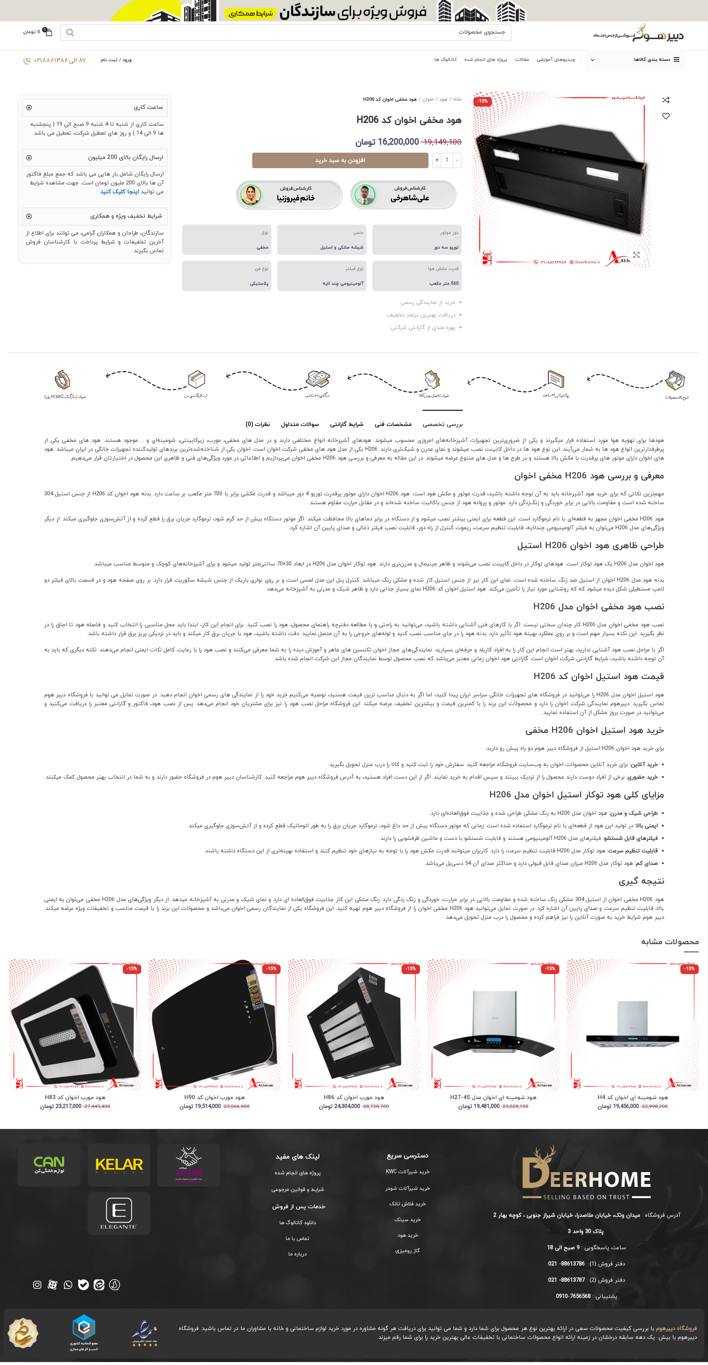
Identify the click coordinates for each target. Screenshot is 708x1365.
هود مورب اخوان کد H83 (75, 1098)
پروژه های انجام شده (298, 1173)
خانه (457, 99)
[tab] (443, 421)
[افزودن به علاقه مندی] (666, 116)
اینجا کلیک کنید (119, 192)
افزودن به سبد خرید (340, 160)
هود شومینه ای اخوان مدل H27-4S (493, 1098)
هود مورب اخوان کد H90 (214, 1098)
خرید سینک (408, 1219)
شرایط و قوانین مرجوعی (297, 1189)
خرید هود (408, 1235)
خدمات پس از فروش (297, 1207)
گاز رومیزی (407, 1250)
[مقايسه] (666, 100)
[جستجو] (70, 32)
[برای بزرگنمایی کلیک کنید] (636, 255)
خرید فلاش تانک (407, 1204)
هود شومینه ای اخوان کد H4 (633, 1098)
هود (443, 99)
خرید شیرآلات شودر (407, 1188)
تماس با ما (297, 1238)
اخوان (428, 99)
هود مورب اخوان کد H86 (354, 1098)
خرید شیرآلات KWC (408, 1171)
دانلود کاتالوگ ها (298, 1222)
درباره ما (297, 1254)
